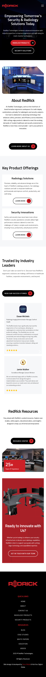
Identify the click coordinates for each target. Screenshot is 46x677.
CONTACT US (23, 610)
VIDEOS (23, 648)
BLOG (23, 630)
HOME (23, 601)
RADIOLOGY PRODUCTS (23, 615)
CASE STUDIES (23, 634)
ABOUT (23, 606)
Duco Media (26, 664)
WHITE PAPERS (23, 639)
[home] (10, 6)
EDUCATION (23, 643)
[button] (42, 6)
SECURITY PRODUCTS (23, 619)
